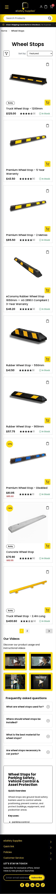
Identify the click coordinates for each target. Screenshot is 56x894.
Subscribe (36, 877)
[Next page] (49, 631)
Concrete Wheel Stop (20, 552)
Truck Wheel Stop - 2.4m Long (25, 616)
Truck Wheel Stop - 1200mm (24, 108)
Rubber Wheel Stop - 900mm (25, 426)
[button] (6, 7)
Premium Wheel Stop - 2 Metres (26, 235)
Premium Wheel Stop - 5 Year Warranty (25, 172)
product (22, 644)
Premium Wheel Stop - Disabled (26, 488)
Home (4, 30)
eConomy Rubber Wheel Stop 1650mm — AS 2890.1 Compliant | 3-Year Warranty (27, 300)
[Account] (41, 7)
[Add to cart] (47, 102)
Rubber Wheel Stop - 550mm (25, 365)
